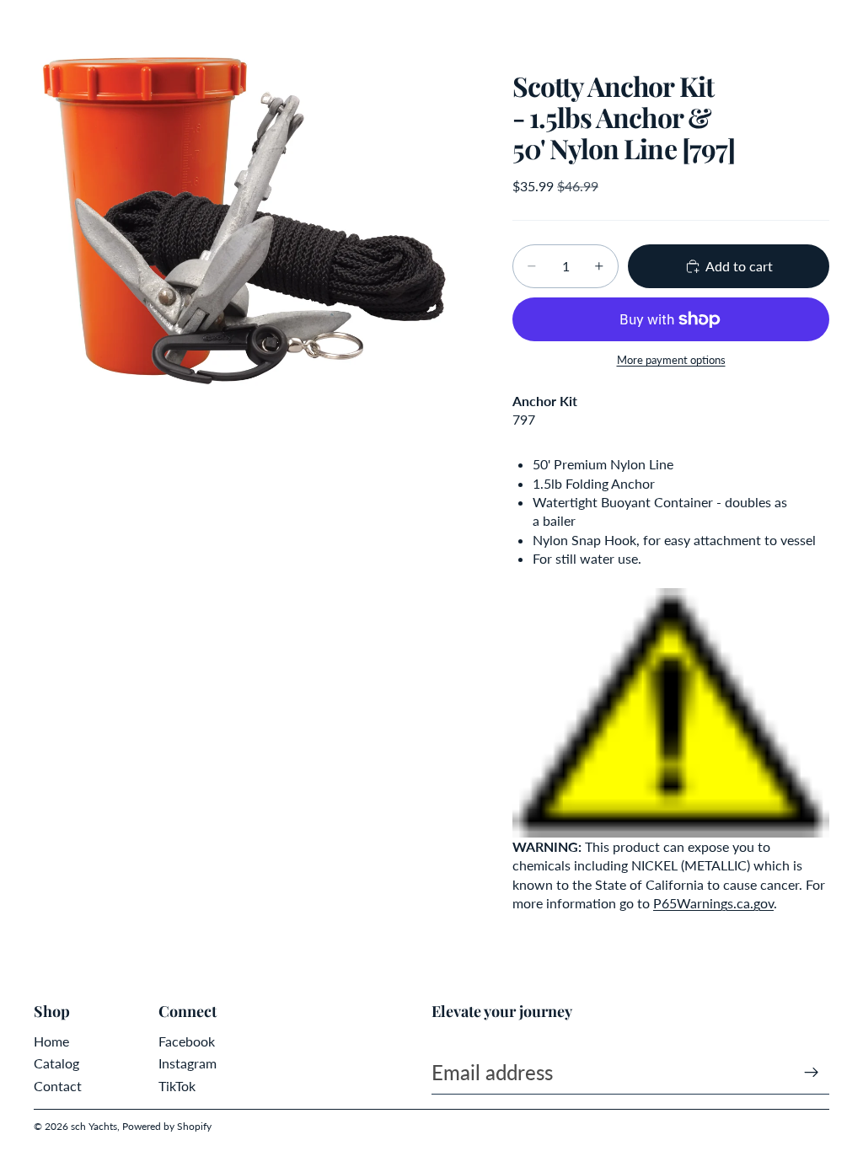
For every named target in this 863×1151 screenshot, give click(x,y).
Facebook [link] (186, 1041)
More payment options (671, 360)
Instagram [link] (187, 1063)
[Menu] (19, 25)
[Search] (55, 25)
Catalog (56, 1063)
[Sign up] (811, 1072)
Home (51, 1041)
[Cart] (842, 25)
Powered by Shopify (167, 1126)
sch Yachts (94, 1126)
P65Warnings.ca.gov (713, 903)
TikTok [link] (177, 1086)
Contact (58, 1086)
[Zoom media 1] (253, 219)
